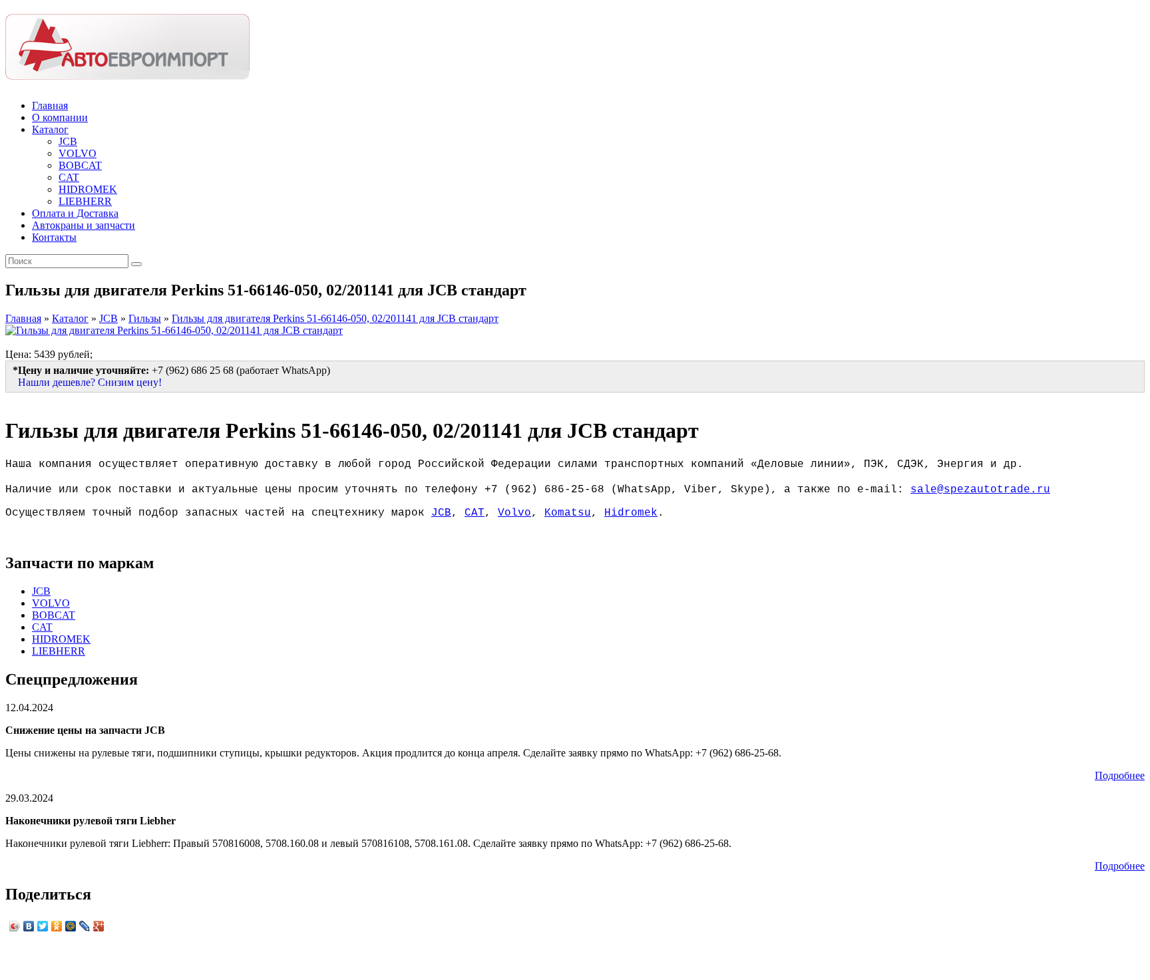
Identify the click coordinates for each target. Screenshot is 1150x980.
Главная (50, 105)
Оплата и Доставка (75, 213)
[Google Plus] (99, 926)
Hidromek (631, 513)
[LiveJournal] (85, 926)
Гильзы (144, 318)
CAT (69, 177)
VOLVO (77, 153)
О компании (60, 117)
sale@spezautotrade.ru (980, 490)
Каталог (50, 129)
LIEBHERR (85, 201)
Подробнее (1120, 775)
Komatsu (567, 513)
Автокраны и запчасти (83, 225)
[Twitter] (43, 926)
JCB (68, 141)
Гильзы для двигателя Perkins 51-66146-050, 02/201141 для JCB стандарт (335, 318)
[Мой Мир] (71, 926)
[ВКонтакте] (29, 926)
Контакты (54, 237)
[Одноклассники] (57, 926)
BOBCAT (80, 165)
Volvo (514, 513)
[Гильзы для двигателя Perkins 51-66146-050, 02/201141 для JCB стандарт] (174, 330)
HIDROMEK (88, 189)
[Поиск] (136, 264)
